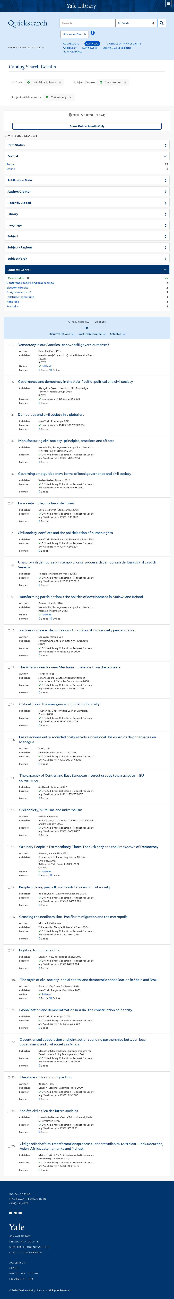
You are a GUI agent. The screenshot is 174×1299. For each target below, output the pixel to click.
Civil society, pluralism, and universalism (50, 810)
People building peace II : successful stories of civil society (64, 887)
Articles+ (70, 47)
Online (10, 169)
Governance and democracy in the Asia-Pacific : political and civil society (75, 382)
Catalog (92, 43)
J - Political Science (44, 82)
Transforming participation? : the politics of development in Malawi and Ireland (80, 597)
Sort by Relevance (90, 334)
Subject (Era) (17, 258)
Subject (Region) (19, 247)
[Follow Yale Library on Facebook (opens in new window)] (10, 1213)
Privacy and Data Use (24, 1273)
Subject (13, 236)
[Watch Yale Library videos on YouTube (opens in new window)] (20, 1213)
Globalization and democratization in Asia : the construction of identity (75, 1010)
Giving (13, 1268)
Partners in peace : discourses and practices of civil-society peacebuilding (77, 630)
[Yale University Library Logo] (87, 6)
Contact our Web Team (25, 1252)
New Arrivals (72, 51)
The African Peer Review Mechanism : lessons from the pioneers (69, 667)
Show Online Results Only (87, 126)
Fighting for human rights (39, 950)
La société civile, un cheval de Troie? (46, 503)
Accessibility (18, 1262)
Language (14, 225)
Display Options (59, 334)
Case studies (113, 82)
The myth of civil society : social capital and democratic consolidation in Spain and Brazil (89, 980)
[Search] (161, 23)
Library (12, 214)
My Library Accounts (23, 1241)
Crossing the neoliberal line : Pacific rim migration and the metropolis (73, 917)
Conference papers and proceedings (30, 282)
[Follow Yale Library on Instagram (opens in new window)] (15, 1213)
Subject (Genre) (19, 269)
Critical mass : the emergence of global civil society (59, 704)
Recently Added (19, 202)
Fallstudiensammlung (20, 297)
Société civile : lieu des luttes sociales (49, 1111)
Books (10, 164)
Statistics (12, 306)
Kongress (12, 301)
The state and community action (46, 1077)
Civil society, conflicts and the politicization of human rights (65, 533)
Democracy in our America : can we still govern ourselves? (63, 345)
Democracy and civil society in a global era (51, 415)
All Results (71, 43)
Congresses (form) (18, 292)
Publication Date (19, 180)
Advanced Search (74, 34)
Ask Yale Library (20, 1236)
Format (12, 156)
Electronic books (17, 287)
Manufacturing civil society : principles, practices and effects (66, 441)
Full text (46, 366)
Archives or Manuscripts (124, 43)
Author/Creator (19, 191)
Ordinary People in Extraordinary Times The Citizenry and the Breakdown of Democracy (89, 847)
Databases (89, 47)
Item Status (16, 145)
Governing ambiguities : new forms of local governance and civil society (74, 474)
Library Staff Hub (21, 1279)
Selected (115, 334)
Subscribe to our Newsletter (29, 1247)
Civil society (58, 97)
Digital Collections (117, 47)
